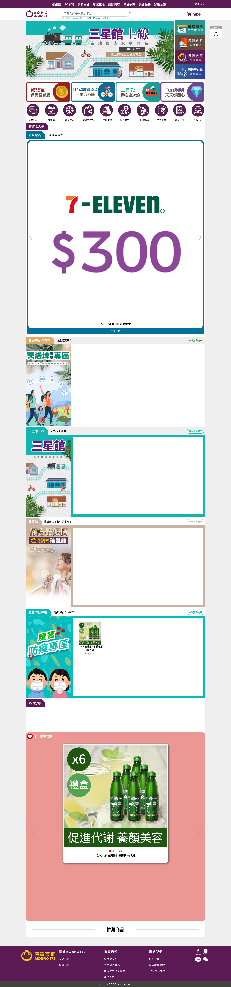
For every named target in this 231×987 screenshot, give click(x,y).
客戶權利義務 (112, 964)
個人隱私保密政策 (114, 970)
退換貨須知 (110, 958)
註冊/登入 (200, 4)
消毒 (82, 18)
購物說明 (109, 976)
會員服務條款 (157, 964)
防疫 (89, 18)
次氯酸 (105, 18)
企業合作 (154, 958)
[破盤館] (115, 719)
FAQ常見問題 (157, 970)
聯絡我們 (64, 964)
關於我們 (64, 958)
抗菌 (75, 18)
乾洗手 (96, 18)
